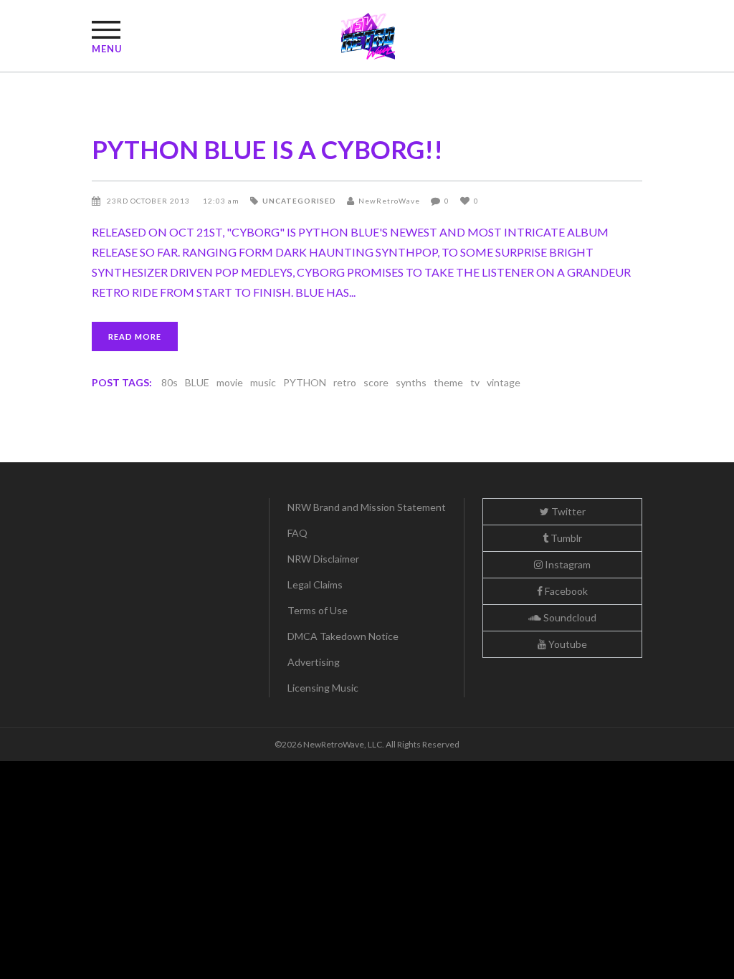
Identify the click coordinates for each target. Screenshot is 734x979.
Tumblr (565, 538)
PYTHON (304, 382)
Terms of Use (317, 610)
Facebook (565, 591)
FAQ (297, 533)
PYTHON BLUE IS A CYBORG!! (267, 149)
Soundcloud (568, 617)
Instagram (567, 564)
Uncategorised (299, 200)
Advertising (313, 662)
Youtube (566, 644)
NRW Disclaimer (323, 559)
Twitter (567, 511)
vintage (503, 382)
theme (448, 382)
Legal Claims (315, 584)
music (263, 382)
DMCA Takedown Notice (343, 636)
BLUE (197, 382)
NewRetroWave (389, 200)
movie (229, 382)
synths (411, 382)
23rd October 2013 (149, 200)
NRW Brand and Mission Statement (366, 507)
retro (344, 382)
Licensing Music (322, 688)
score (376, 382)
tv (475, 382)
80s (169, 382)
